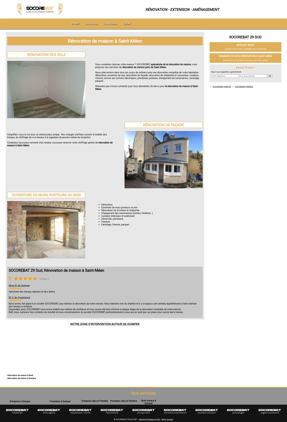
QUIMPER (133, 324)
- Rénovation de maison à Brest (19, 375)
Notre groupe (167, 419)
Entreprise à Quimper (20, 401)
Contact (127, 23)
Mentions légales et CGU (149, 419)
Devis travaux (110, 23)
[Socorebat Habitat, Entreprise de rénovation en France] (17, 416)
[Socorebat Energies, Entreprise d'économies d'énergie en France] (49, 416)
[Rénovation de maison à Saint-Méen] (40, 14)
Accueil (75, 23)
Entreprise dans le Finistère (95, 401)
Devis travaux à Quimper (148, 402)
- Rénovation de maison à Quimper (21, 378)
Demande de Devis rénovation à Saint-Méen (245, 56)
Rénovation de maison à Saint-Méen (105, 41)
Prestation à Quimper (60, 401)
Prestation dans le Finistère (123, 401)
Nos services (91, 23)
